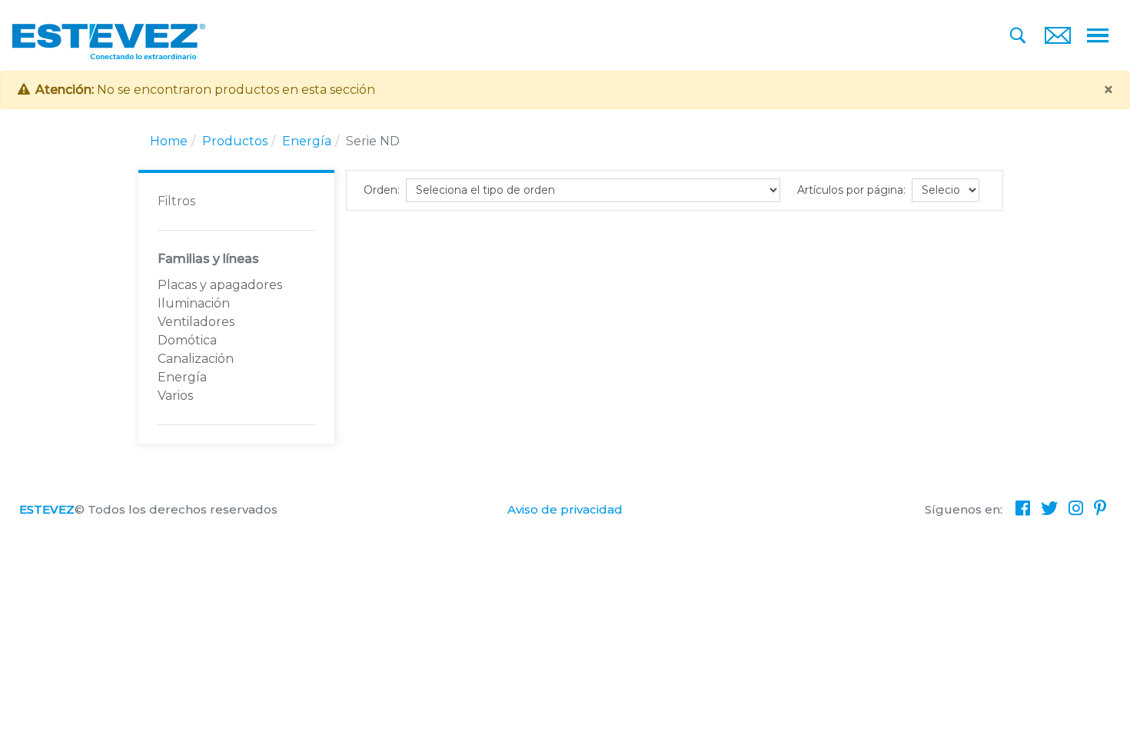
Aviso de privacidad (565, 509)
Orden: (382, 190)
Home (169, 141)
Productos (235, 141)
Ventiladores (196, 321)
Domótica (187, 340)
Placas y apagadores (220, 285)
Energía (306, 141)
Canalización (196, 358)
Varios (175, 395)
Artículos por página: (851, 190)
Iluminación (194, 303)
